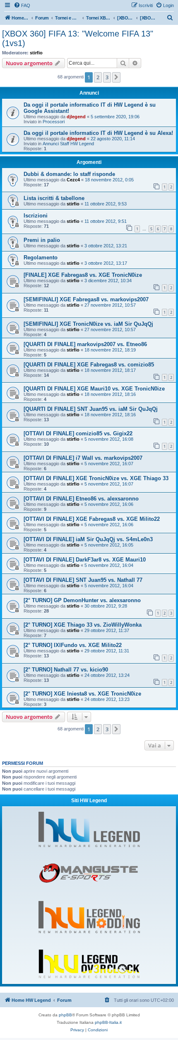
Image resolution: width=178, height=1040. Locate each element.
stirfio (36, 52)
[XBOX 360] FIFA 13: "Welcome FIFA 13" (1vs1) (77, 38)
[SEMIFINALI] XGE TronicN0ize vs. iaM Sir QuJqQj (88, 324)
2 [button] (97, 77)
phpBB (65, 1015)
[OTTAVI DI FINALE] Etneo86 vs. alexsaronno (81, 499)
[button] (116, 77)
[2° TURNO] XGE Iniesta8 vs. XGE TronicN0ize (82, 694)
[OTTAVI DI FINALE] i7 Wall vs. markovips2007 (83, 458)
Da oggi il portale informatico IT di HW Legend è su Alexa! (98, 133)
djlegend (76, 116)
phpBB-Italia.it (108, 1022)
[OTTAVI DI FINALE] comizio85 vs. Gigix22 (78, 433)
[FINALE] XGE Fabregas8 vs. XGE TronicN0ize (83, 275)
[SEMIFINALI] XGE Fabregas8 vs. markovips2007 (86, 299)
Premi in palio (42, 240)
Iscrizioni (36, 215)
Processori (54, 121)
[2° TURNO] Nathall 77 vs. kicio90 (66, 669)
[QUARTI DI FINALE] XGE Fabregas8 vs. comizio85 (89, 364)
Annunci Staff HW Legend (68, 143)
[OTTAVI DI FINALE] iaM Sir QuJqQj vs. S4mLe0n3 (88, 539)
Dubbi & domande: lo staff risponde (69, 174)
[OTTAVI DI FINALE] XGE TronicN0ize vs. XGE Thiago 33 (96, 478)
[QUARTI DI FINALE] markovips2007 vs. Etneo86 (85, 344)
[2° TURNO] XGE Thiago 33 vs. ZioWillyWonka (83, 625)
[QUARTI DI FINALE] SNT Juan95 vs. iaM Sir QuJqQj (91, 409)
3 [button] (107, 77)
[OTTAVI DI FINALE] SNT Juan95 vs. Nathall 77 (83, 580)
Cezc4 (73, 179)
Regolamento (41, 257)
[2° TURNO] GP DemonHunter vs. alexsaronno (82, 600)
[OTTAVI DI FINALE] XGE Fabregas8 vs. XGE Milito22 (92, 519)
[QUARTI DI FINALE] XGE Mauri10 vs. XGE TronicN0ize (94, 389)
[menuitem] (22, 5)
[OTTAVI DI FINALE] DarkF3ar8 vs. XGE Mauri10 (85, 560)
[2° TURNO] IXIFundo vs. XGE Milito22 (73, 645)
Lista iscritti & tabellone (54, 198)
